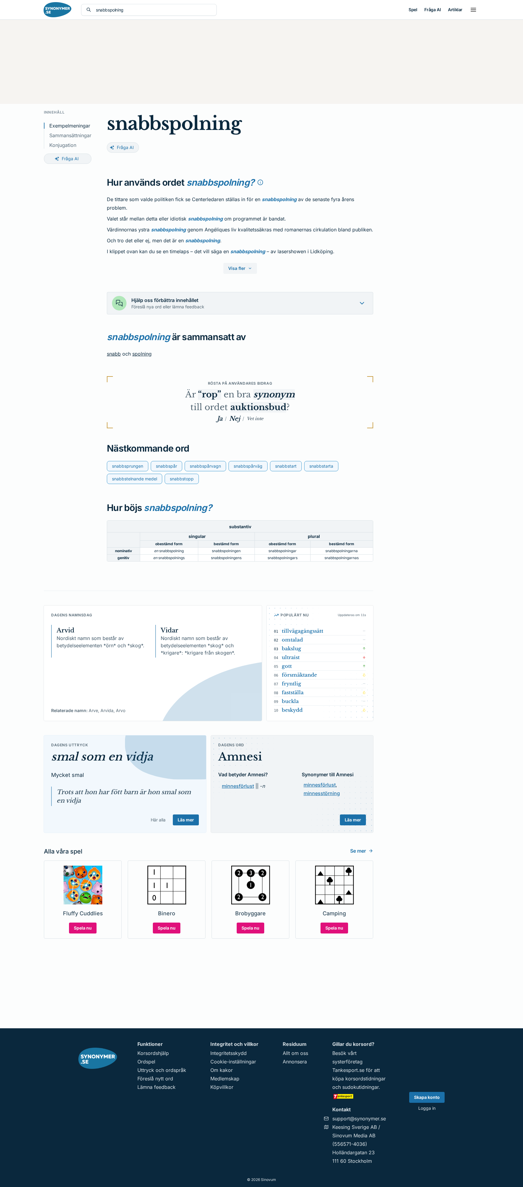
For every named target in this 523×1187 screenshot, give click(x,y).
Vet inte (255, 418)
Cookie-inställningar (233, 1062)
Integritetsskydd (228, 1053)
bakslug (291, 648)
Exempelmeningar (69, 126)
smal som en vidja (102, 757)
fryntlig (291, 684)
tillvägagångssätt (302, 631)
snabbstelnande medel (134, 478)
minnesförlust (238, 786)
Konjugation (62, 145)
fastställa (293, 692)
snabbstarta (321, 466)
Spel (413, 9)
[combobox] (154, 9)
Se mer (358, 851)
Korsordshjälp (153, 1053)
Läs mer (186, 819)
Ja (219, 418)
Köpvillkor (221, 1087)
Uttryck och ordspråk (161, 1070)
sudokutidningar (360, 1087)
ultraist (291, 657)
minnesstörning (322, 793)
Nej (234, 418)
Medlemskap (224, 1079)
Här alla (158, 819)
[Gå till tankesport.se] (359, 1096)
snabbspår (166, 466)
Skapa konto (427, 1097)
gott (287, 666)
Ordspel (146, 1062)
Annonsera (295, 1062)
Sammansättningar (70, 135)
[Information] (260, 182)
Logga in (427, 1108)
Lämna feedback (156, 1087)
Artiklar (455, 9)
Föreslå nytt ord (155, 1079)
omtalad (292, 640)
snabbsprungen (127, 466)
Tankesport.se (348, 1070)
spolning (142, 354)
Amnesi (240, 757)
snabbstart (286, 466)
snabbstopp (182, 478)
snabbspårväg (248, 466)
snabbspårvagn (205, 466)
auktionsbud (258, 407)
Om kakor (221, 1070)
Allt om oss (295, 1053)
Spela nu (83, 927)
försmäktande (299, 675)
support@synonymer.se (359, 1119)
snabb (114, 354)
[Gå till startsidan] (57, 9)
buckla (290, 701)
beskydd (292, 710)
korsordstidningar (365, 1079)
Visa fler (236, 268)
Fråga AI (432, 9)
